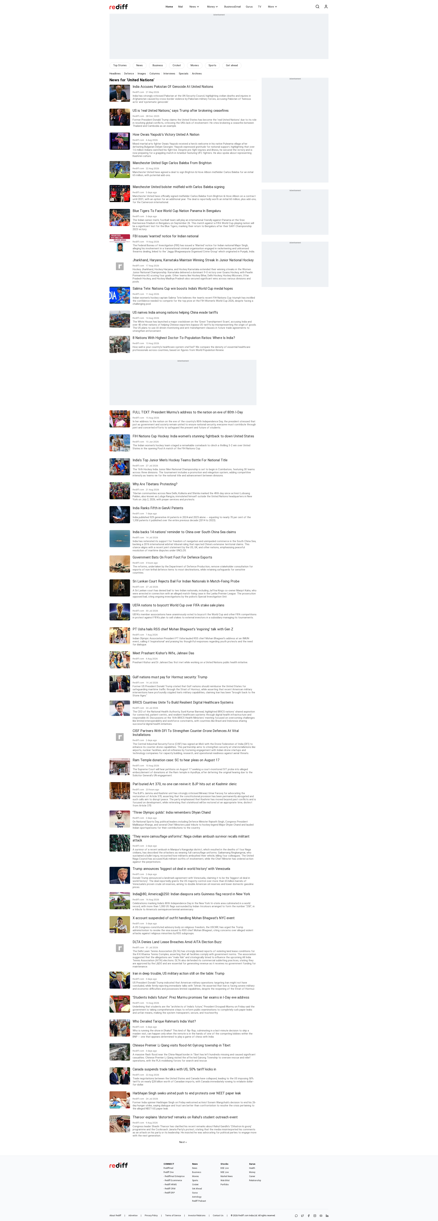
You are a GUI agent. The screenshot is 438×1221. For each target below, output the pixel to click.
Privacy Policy (151, 1215)
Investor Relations (196, 1215)
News (193, 6)
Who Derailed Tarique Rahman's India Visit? (164, 1021)
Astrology (196, 1197)
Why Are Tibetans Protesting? (155, 484)
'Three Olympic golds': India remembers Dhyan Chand (172, 812)
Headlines (115, 73)
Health (252, 1168)
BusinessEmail (232, 6)
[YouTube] (321, 1216)
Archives (197, 73)
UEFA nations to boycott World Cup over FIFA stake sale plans (178, 605)
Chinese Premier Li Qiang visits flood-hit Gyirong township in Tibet (181, 1045)
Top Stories (120, 65)
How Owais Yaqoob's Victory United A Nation (166, 135)
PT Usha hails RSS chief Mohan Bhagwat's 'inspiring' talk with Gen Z (183, 629)
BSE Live (225, 1168)
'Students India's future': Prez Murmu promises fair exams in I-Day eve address (191, 997)
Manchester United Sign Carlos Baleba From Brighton (172, 163)
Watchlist (225, 1180)
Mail (180, 6)
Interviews (169, 73)
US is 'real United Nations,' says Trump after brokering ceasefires (181, 111)
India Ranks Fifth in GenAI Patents (158, 508)
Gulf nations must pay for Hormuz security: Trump (170, 677)
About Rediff (115, 1215)
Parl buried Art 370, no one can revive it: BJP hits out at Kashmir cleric (185, 784)
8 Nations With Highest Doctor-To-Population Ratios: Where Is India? (184, 338)
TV (259, 6)
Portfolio (225, 1184)
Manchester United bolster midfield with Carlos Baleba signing (178, 187)
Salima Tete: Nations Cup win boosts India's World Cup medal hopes (183, 289)
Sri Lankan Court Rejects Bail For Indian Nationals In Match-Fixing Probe (186, 581)
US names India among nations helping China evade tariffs (175, 312)
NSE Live (225, 1172)
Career (252, 1176)
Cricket (177, 65)
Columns (155, 73)
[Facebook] (308, 1216)
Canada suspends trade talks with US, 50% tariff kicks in (174, 1069)
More (271, 6)
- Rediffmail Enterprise (174, 1176)
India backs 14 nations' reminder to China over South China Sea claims (184, 532)
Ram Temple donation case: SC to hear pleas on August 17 (176, 760)
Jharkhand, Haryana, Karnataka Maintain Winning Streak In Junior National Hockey (193, 260)
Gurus (249, 6)
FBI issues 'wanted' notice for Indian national (166, 236)
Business (158, 65)
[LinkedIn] (327, 1216)
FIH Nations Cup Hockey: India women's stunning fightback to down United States (193, 436)
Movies (195, 65)
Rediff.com (243, 1215)
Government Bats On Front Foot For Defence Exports (172, 557)
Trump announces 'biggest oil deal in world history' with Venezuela (181, 869)
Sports (212, 65)
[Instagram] (314, 1216)
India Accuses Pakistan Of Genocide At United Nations (173, 87)
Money (211, 6)
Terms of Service (173, 1215)
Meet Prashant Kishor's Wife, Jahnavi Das (163, 653)
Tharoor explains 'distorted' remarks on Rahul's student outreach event (185, 1117)
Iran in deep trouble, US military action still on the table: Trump (179, 973)
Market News (227, 1176)
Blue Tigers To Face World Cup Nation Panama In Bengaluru (177, 211)
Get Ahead (197, 1188)
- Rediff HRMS (170, 1184)
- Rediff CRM (169, 1188)
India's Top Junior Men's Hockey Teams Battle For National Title (180, 460)
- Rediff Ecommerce (173, 1180)
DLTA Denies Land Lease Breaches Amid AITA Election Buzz (177, 942)
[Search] (317, 6)
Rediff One (168, 1172)
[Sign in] (325, 6)
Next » (183, 1142)
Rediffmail (168, 1168)
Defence (129, 73)
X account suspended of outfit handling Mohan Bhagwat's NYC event (184, 918)
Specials (183, 73)
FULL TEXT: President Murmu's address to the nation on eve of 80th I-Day (188, 412)
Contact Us (218, 1215)
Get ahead (232, 65)
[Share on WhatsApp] (296, 1216)
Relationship (255, 1180)
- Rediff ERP (169, 1193)
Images (142, 73)
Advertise (132, 1215)
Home (169, 6)
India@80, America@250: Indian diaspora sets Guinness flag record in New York (191, 894)
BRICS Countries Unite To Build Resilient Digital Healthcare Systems (183, 702)
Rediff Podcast (199, 1201)
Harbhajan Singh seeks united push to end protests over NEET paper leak (187, 1093)
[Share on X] (302, 1216)
